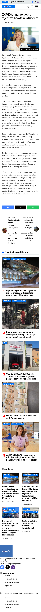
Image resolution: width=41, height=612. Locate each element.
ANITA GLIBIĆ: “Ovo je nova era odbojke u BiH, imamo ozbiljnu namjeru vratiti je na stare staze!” (21, 457)
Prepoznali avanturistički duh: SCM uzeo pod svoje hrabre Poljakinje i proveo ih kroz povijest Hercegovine (10, 528)
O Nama (7, 576)
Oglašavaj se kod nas (12, 582)
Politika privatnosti (11, 579)
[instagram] (38, 2)
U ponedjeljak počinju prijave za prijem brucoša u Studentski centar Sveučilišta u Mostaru (21, 292)
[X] (35, 1)
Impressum (8, 585)
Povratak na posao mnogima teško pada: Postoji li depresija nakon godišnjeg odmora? (20, 334)
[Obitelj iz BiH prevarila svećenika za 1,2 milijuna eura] (20, 397)
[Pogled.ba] (8, 6)
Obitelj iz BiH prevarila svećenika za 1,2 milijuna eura (21, 416)
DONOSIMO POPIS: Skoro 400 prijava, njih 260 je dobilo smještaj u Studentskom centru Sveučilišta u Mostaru (30, 493)
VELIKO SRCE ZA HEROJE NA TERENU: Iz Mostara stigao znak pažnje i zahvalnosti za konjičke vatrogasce (21, 377)
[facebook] (32, 2)
